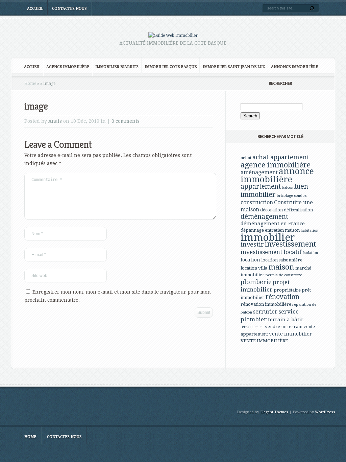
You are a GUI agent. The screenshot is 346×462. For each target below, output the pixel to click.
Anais (55, 121)
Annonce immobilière (294, 67)
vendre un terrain (283, 326)
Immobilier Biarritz (117, 67)
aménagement (259, 172)
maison (281, 266)
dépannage (252, 230)
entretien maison (282, 230)
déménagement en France (273, 224)
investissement (290, 244)
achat (246, 157)
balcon (287, 187)
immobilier (268, 237)
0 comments (126, 121)
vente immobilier (290, 334)
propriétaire (287, 290)
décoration (271, 209)
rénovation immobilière (266, 304)
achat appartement (280, 157)
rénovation (282, 297)
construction (257, 202)
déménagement (264, 217)
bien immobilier (274, 190)
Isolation (310, 253)
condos (300, 195)
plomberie (256, 281)
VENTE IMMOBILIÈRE (264, 340)
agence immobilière (276, 164)
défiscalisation (298, 209)
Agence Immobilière (67, 67)
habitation (309, 230)
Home (30, 83)
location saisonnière (281, 259)
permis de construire (284, 275)
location (250, 260)
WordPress (325, 412)
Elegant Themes (274, 412)
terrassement (252, 327)
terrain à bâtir (285, 320)
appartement (261, 186)
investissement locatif (271, 252)
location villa (254, 268)
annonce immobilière (277, 175)
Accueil (35, 8)
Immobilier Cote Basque (171, 67)
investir (252, 244)
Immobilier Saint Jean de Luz (234, 67)
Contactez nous (69, 8)
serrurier (265, 311)
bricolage (285, 195)
